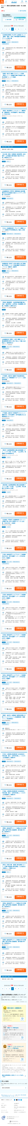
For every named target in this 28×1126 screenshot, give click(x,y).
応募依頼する (20, 67)
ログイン (5, 2)
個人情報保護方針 (10, 1118)
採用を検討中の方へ (18, 1110)
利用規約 (16, 1105)
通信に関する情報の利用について (20, 1108)
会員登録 (2, 2)
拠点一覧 (3, 1105)
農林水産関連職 (6, 1087)
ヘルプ (2, 1103)
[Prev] (2, 29)
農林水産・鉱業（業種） (8, 149)
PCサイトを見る (4, 1112)
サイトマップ (4, 1110)
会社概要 (16, 1103)
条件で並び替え (23, 10)
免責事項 (3, 1107)
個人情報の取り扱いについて (13, 1116)
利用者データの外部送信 (19, 1112)
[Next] (25, 29)
